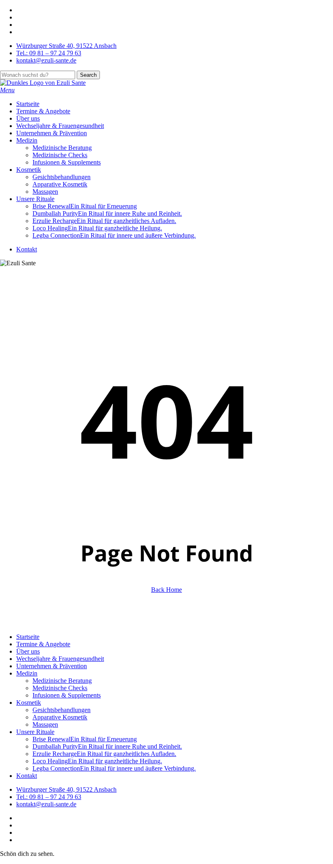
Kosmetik (28, 702)
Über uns (28, 651)
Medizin (26, 673)
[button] (7, 90)
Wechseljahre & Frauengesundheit (60, 658)
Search (88, 75)
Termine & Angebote (43, 644)
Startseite (27, 636)
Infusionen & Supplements (66, 695)
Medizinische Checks (59, 687)
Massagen (45, 724)
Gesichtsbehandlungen (61, 709)
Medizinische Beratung (62, 680)
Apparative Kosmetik (59, 717)
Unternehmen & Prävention (51, 666)
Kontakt (26, 775)
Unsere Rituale (35, 731)
